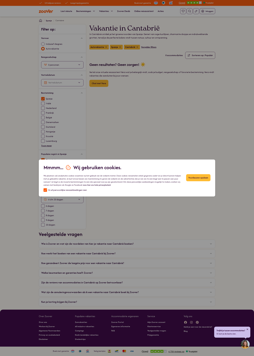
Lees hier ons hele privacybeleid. (97, 185)
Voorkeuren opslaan (198, 177)
